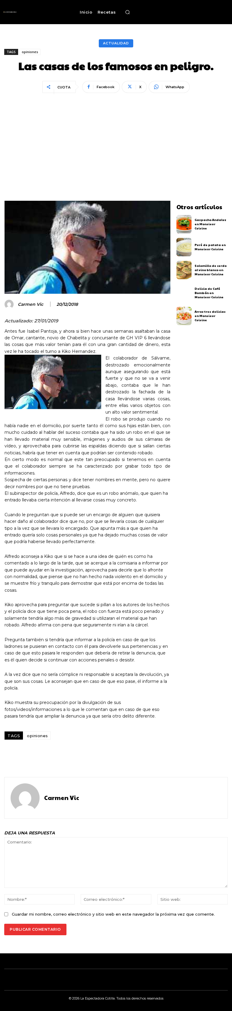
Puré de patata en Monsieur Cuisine (210, 247)
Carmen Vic (30, 304)
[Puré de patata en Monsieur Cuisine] (184, 247)
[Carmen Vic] (10, 304)
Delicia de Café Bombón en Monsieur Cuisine (209, 292)
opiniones (30, 52)
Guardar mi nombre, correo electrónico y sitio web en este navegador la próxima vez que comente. (113, 914)
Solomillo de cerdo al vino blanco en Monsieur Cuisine (211, 270)
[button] (128, 12)
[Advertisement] (116, 140)
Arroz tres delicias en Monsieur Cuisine (210, 315)
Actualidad (116, 43)
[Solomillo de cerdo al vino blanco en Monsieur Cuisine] (184, 270)
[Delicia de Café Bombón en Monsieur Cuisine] (184, 293)
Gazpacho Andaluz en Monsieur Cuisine (210, 224)
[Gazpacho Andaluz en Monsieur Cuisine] (184, 224)
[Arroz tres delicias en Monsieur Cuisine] (184, 316)
